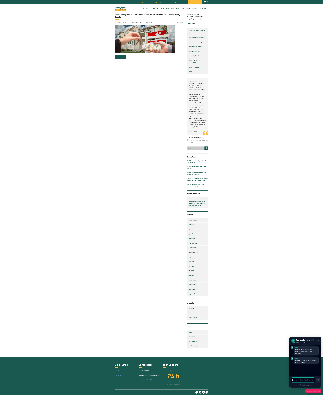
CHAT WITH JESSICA (313, 391)
